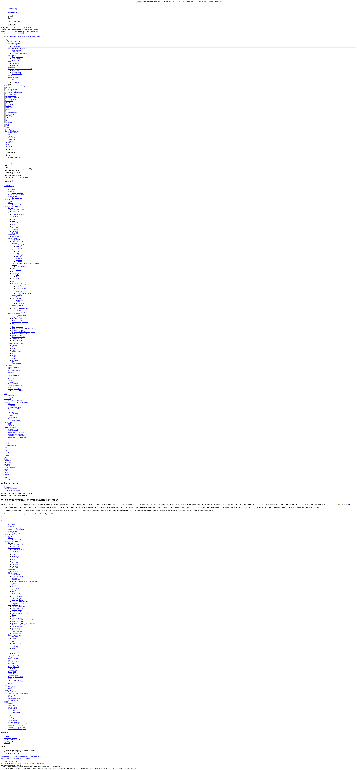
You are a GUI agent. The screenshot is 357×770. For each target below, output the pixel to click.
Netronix (7, 465)
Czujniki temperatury (18, 209)
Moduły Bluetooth (13, 375)
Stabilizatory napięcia (18, 335)
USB (17, 296)
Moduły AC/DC (13, 429)
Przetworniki (15, 273)
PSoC (13, 358)
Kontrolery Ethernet (21, 266)
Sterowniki (19, 291)
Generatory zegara (17, 241)
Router (10, 387)
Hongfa (6, 455)
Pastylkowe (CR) (17, 198)
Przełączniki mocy (17, 327)
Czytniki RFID (12, 415)
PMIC (14, 323)
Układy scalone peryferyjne (20, 308)
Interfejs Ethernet (21, 288)
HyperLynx (11, 134)
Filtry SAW (15, 70)
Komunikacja (16, 250)
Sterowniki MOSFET (18, 337)
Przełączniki (11, 234)
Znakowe (11, 425)
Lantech (6, 457)
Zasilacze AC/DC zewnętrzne (17, 437)
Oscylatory (11, 405)
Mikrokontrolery (17, 50)
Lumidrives (7, 460)
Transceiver (19, 260)
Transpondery (12, 419)
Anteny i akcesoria (17, 57)
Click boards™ (16, 352)
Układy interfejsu (17, 295)
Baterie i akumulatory (10, 189)
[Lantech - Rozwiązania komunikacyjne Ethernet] (7, 106)
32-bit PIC (15, 223)
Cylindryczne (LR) (17, 193)
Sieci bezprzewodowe (14, 389)
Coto (5, 447)
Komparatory (19, 300)
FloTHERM (11, 137)
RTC (17, 307)
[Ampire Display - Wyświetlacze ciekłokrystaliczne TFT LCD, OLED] (7, 87)
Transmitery (19, 261)
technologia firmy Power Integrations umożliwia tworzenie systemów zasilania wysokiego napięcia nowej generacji (182, 1)
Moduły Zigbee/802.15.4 (15, 385)
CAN (17, 251)
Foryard (6, 452)
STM (13, 362)
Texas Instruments (17, 363)
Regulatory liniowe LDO (19, 333)
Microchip (15, 355)
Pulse (6, 469)
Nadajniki (18, 256)
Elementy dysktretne (14, 213)
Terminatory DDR (17, 338)
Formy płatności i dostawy (12, 490)
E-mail (10, 16)
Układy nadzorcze (17, 340)
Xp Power (7, 479)
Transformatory (16, 46)
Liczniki (18, 301)
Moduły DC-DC (17, 320)
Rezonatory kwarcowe (18, 72)
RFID (6, 410)
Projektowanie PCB (14, 132)
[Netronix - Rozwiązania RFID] (7, 111)
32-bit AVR (15, 221)
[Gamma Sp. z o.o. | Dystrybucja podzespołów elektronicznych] (20, 31)
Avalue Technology (10, 445)
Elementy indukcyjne (10, 199)
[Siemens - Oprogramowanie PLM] (7, 119)
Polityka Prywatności (10, 488)
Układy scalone (16, 51)
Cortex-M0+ (15, 228)
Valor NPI (11, 141)
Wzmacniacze (20, 303)
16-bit (13, 218)
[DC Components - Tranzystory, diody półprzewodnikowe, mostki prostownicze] (10, 94)
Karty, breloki (16, 420)
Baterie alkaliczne (13, 191)
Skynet (6, 474)
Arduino (14, 347)
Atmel (14, 350)
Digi (5, 450)
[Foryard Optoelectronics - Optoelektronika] (12, 97)
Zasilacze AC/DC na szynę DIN (17, 432)
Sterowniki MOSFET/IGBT (24, 293)
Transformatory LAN (14, 204)
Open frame (15, 81)
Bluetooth (15, 374)
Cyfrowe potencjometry (19, 315)
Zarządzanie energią (14, 313)
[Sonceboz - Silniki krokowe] (8, 122)
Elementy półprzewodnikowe (13, 206)
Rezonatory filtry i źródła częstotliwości (16, 402)
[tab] (180, 181)
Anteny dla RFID (13, 414)
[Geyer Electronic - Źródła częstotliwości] (10, 99)
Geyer (6, 454)
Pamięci (14, 268)
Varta (6, 476)
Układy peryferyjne (17, 305)
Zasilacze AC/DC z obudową (16, 436)
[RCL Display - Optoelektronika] (9, 116)
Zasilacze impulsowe (10, 427)
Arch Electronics (9, 444)
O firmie (6, 127)
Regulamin (7, 487)
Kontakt (6, 144)
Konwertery (11, 372)
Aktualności (8, 143)
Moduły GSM (12, 380)
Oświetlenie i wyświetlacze (20, 322)
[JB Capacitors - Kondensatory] (9, 104)
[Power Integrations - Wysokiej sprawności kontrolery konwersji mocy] (10, 112)
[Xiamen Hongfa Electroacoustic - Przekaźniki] (7, 102)
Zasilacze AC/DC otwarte (15, 434)
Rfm (5, 471)
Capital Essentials (13, 139)
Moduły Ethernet (17, 58)
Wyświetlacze (8, 422)
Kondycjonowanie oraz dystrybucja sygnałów (25, 263)
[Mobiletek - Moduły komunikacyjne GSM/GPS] (8, 109)
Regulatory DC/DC (17, 330)
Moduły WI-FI (12, 382)
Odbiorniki (19, 258)
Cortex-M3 (15, 229)
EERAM (18, 270)
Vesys (10, 136)
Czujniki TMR (16, 211)
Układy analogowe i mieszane (21, 285)
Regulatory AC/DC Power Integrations (23, 328)
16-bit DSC (15, 219)
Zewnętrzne (15, 82)
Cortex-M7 (15, 233)
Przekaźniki (7, 399)
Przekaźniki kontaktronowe (16, 400)
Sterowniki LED (17, 283)
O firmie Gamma (9, 741)
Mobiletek (7, 464)
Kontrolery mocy (17, 318)
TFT (9, 424)
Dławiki (14, 45)
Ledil (6, 459)
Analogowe (15, 236)
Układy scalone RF (17, 390)
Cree (5, 449)
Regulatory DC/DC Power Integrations (23, 332)
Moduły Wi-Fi (16, 60)
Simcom (6, 472)
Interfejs (14, 243)
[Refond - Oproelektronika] (7, 117)
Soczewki (15, 65)
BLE (13, 377)
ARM (13, 226)
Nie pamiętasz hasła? (14, 21)
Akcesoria (15, 345)
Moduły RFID (12, 417)
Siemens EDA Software (11, 131)
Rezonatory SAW (17, 74)
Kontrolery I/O (20, 245)
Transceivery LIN (21, 248)
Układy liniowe (16, 298)
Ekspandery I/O (16, 240)
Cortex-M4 (15, 231)
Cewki (10, 201)
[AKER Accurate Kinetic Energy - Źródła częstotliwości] (14, 86)
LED (5, 394)
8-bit (13, 224)
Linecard (7, 129)
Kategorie (7, 40)
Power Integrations (10, 467)
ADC (17, 275)
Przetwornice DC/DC (14, 430)
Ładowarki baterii (17, 342)
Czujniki (10, 208)
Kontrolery (15, 265)
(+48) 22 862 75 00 (27, 28)
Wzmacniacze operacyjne (19, 312)
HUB (9, 369)
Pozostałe (18, 246)
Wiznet (6, 477)
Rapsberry (15, 360)
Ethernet (18, 253)
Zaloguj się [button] (7, 5)
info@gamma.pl (16, 28)
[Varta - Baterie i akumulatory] (6, 124)
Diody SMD (15, 63)
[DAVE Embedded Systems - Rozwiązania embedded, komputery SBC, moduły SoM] (13, 92)
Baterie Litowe (12, 196)
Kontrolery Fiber (20, 255)
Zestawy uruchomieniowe (19, 53)
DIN (13, 79)
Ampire (6, 442)
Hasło (10, 18)
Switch (10, 392)
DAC (17, 276)
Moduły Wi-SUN (13, 384)
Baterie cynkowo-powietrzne (16, 194)
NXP (13, 357)
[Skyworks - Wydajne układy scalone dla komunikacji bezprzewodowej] (8, 121)
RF (13, 281)
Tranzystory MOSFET (18, 214)
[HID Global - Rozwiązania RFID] (8, 101)
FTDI (13, 353)
